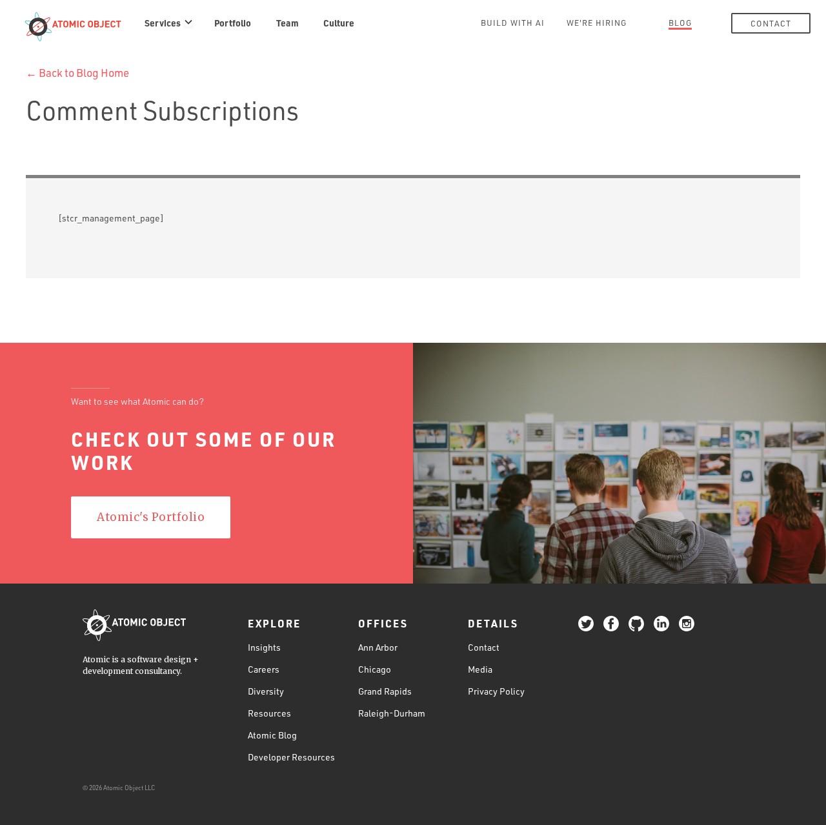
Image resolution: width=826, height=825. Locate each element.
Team (287, 22)
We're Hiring (597, 22)
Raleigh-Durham (391, 713)
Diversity (266, 691)
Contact (770, 23)
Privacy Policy (496, 691)
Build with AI (513, 22)
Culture (338, 22)
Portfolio (232, 22)
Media (480, 669)
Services (163, 22)
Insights (264, 647)
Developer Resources (291, 756)
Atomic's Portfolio (151, 517)
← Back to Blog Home (77, 72)
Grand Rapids (385, 691)
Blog (680, 22)
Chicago (374, 669)
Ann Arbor (378, 647)
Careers (263, 669)
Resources (269, 713)
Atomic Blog (272, 734)
